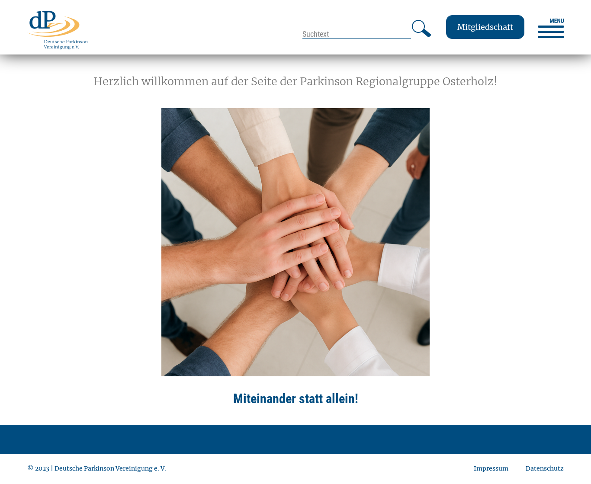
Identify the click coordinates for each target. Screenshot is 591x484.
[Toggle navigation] (551, 28)
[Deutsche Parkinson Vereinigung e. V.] (57, 30)
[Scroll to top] (570, 463)
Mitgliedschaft (485, 27)
